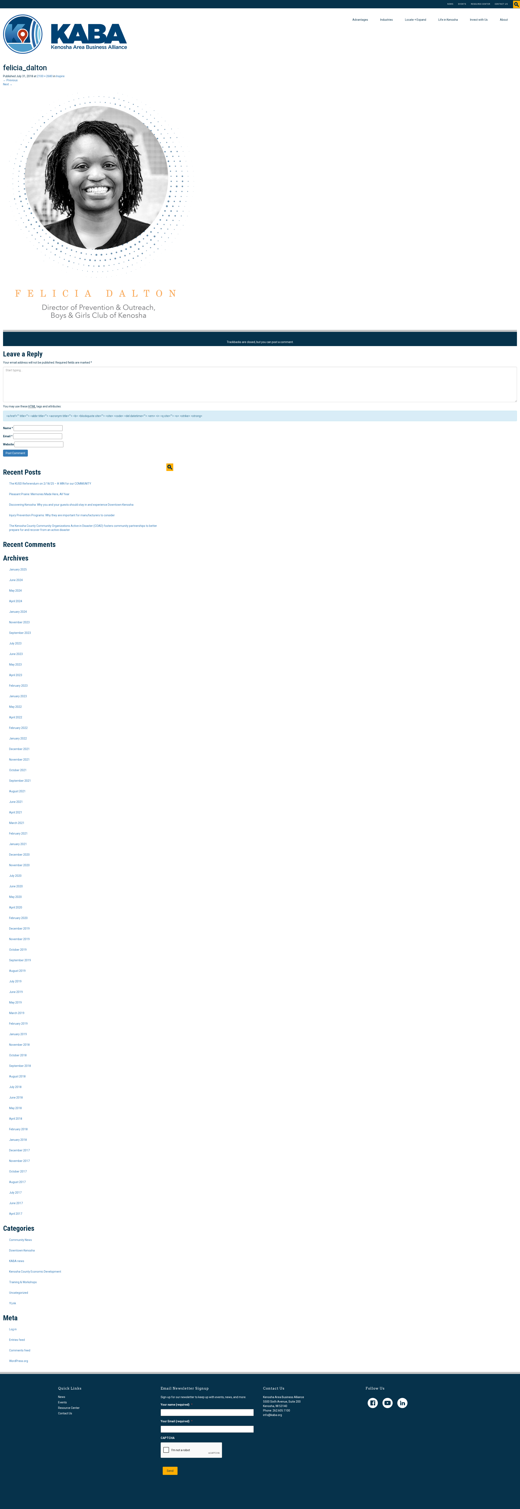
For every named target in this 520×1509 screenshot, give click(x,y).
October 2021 (18, 770)
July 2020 (15, 875)
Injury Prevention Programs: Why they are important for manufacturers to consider (62, 515)
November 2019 (19, 939)
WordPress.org (18, 1361)
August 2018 (17, 1076)
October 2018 (18, 1055)
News (450, 4)
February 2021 (18, 833)
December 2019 (19, 928)
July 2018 (15, 1087)
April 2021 (15, 812)
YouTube (387, 1403)
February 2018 (18, 1129)
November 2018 (19, 1044)
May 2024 (15, 590)
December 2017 (19, 1150)
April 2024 (15, 601)
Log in (13, 1329)
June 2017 (16, 1203)
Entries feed (17, 1339)
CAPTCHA (167, 1438)
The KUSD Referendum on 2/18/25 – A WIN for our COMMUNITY (50, 483)
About (504, 19)
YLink (12, 1303)
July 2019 (15, 981)
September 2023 (20, 632)
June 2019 (16, 992)
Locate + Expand (415, 19)
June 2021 (16, 801)
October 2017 (18, 1171)
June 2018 (16, 1097)
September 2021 (20, 780)
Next (7, 84)
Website (8, 444)
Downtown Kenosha (22, 1250)
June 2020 (16, 886)
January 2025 (18, 569)
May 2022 (15, 706)
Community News (20, 1240)
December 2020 (19, 854)
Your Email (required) (177, 1421)
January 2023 (18, 696)
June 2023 (16, 654)
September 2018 (20, 1065)
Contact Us (501, 4)
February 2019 (18, 1023)
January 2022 (18, 738)
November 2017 (19, 1161)
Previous (10, 80)
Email (8, 436)
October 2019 (18, 949)
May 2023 (15, 664)
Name (8, 428)
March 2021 (16, 823)
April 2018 (15, 1118)
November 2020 (19, 865)
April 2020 (15, 907)
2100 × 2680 (45, 76)
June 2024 (16, 580)
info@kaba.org (272, 1415)
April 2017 (15, 1213)
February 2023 (18, 685)
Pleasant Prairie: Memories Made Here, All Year (39, 494)
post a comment (282, 342)
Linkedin (402, 1403)
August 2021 (17, 791)
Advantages (360, 19)
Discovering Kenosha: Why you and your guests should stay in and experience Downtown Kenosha (71, 504)
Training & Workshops (23, 1282)
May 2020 (15, 896)
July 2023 (15, 643)
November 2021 (19, 759)
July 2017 (15, 1192)
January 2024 (18, 611)
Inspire (60, 76)
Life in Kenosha (448, 19)
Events (462, 4)
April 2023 (15, 675)
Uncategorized (18, 1292)
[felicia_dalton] (98, 207)
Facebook (373, 1403)
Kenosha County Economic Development (35, 1271)
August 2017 (17, 1182)
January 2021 (18, 844)
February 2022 (18, 728)
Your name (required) (177, 1404)
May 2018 (15, 1108)
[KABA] (65, 34)
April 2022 (15, 717)
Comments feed (19, 1350)
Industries (386, 19)
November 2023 (19, 622)
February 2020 (18, 918)
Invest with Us (479, 19)
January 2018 (18, 1139)
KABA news (16, 1261)
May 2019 (15, 1002)
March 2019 (16, 1013)
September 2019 (20, 960)
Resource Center (480, 4)
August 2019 (17, 970)
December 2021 (19, 749)
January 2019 (18, 1034)
